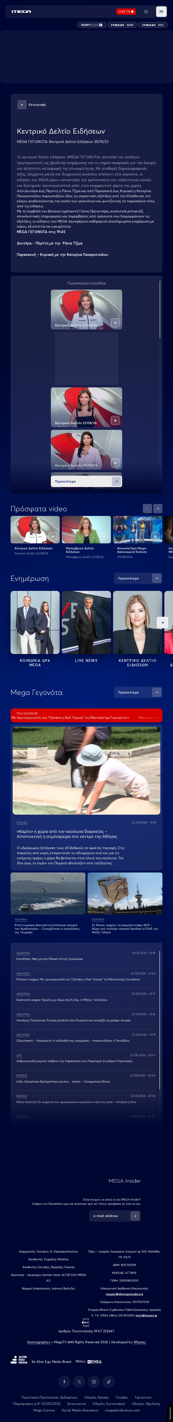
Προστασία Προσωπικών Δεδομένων (49, 1397)
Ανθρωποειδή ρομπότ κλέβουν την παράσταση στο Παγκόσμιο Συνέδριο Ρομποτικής (74, 1061)
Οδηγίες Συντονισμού (108, 1404)
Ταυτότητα (143, 1397)
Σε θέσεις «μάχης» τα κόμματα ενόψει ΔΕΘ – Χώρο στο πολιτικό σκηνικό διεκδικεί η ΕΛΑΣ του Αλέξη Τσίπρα (125, 928)
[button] (161, 11)
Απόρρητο (170, 1413)
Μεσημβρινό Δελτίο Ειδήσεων (80, 550)
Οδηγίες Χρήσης (96, 1397)
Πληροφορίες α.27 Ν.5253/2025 (37, 1404)
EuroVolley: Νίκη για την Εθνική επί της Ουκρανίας (49, 959)
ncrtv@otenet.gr (146, 1315)
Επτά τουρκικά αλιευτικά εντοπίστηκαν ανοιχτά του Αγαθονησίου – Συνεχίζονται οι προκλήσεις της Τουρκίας (47, 928)
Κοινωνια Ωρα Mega (35, 662)
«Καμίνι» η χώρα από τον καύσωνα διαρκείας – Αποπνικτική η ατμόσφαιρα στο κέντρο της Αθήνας (67, 834)
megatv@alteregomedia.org (124, 1294)
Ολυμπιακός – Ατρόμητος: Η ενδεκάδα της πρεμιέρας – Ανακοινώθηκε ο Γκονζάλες (73, 1040)
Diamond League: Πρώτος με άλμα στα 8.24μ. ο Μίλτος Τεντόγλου (61, 1000)
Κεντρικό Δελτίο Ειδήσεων (34, 548)
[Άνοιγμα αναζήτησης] (146, 11)
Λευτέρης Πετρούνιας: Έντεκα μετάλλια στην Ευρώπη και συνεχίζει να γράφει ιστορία (73, 1020)
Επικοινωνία (76, 1404)
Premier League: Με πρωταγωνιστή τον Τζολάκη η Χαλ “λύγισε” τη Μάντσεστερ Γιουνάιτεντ (78, 979)
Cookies (122, 1397)
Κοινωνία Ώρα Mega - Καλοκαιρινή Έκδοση (132, 550)
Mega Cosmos (44, 1410)
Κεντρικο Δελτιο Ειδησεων (138, 662)
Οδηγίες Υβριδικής (146, 1404)
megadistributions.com (122, 1410)
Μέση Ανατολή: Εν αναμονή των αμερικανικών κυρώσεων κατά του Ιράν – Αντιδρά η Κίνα (76, 1102)
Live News (86, 660)
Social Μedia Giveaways (80, 1410)
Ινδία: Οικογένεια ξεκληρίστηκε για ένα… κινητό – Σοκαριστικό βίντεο (63, 1081)
